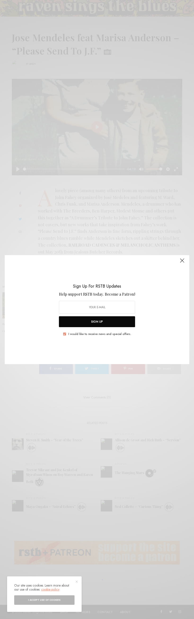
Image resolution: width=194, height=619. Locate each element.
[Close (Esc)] (182, 263)
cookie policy (50, 589)
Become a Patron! (120, 294)
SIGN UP (97, 322)
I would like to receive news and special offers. (99, 334)
